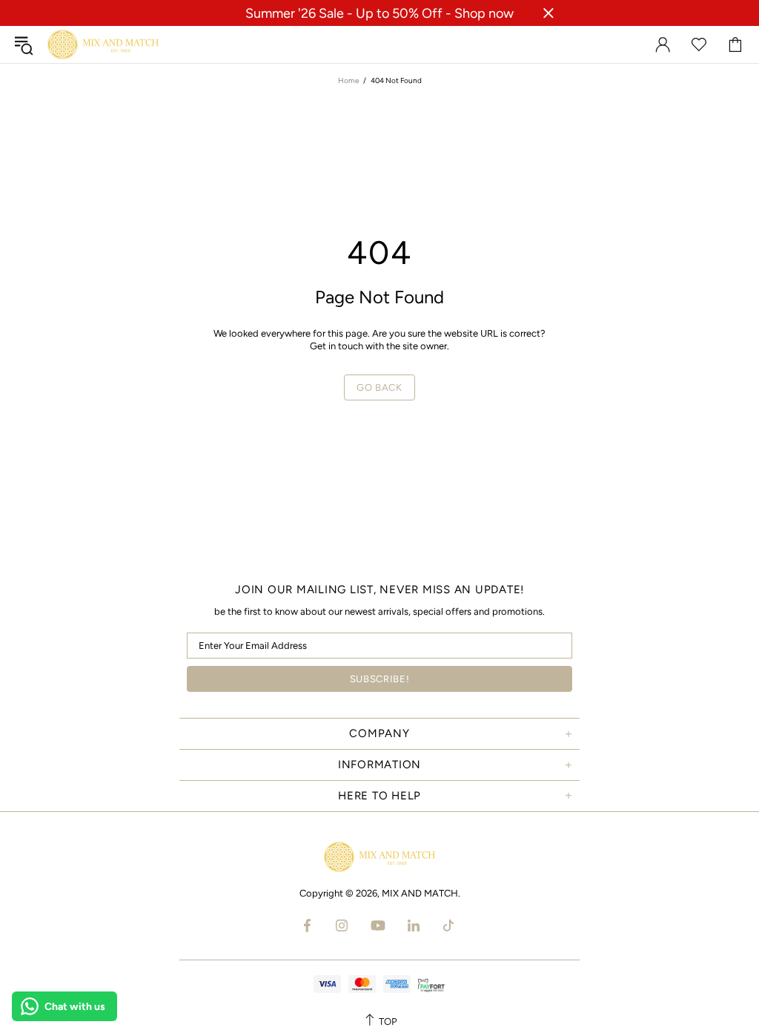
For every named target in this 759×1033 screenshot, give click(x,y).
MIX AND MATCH (103, 45)
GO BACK (379, 387)
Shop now (484, 13)
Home (348, 80)
